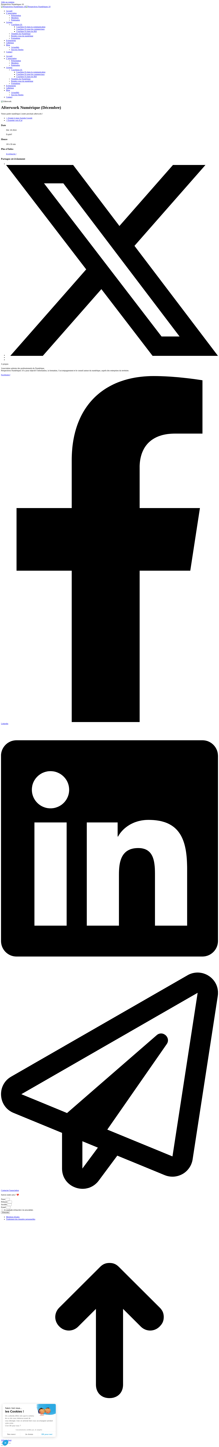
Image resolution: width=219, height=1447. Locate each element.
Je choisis (29, 1434)
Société (4, 1204)
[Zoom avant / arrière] (10, 1443)
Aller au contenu (7, 2)
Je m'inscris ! (11, 154)
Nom (3, 1199)
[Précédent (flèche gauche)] (2, 1445)
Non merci (11, 1434)
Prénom (4, 1202)
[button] (5, 1443)
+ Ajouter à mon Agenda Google (19, 118)
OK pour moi (46, 1434)
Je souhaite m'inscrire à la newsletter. (18, 1210)
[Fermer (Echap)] (2, 1443)
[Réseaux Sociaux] (112, 355)
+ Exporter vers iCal (14, 120)
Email (3, 1207)
